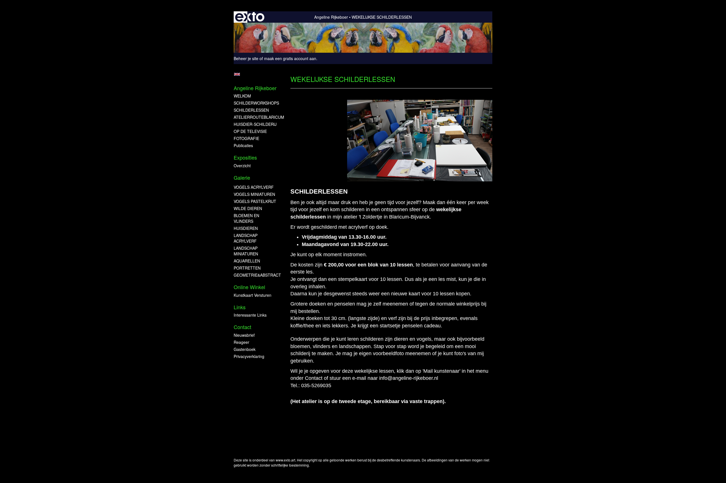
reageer (241, 342)
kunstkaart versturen (252, 295)
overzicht (242, 165)
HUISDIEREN (246, 228)
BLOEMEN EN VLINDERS (246, 218)
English (237, 74)
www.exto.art (285, 459)
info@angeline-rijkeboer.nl (408, 378)
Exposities (245, 157)
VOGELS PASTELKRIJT (255, 201)
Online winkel (249, 287)
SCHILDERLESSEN (251, 110)
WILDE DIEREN (248, 208)
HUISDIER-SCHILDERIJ (255, 124)
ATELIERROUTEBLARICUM (256, 117)
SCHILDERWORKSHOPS (256, 103)
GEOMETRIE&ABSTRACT (256, 275)
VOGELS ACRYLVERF (254, 187)
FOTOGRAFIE (246, 138)
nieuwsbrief (244, 335)
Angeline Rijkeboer (331, 17)
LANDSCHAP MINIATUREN (246, 251)
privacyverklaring (249, 356)
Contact (242, 327)
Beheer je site (246, 58)
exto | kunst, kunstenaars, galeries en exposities (250, 17)
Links (240, 307)
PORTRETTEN (247, 268)
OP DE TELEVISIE (250, 131)
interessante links (250, 315)
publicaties (243, 145)
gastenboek (245, 349)
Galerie (242, 177)
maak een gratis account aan (290, 58)
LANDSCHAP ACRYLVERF (246, 238)
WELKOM (242, 96)
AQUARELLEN (247, 261)
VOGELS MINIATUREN (254, 194)
